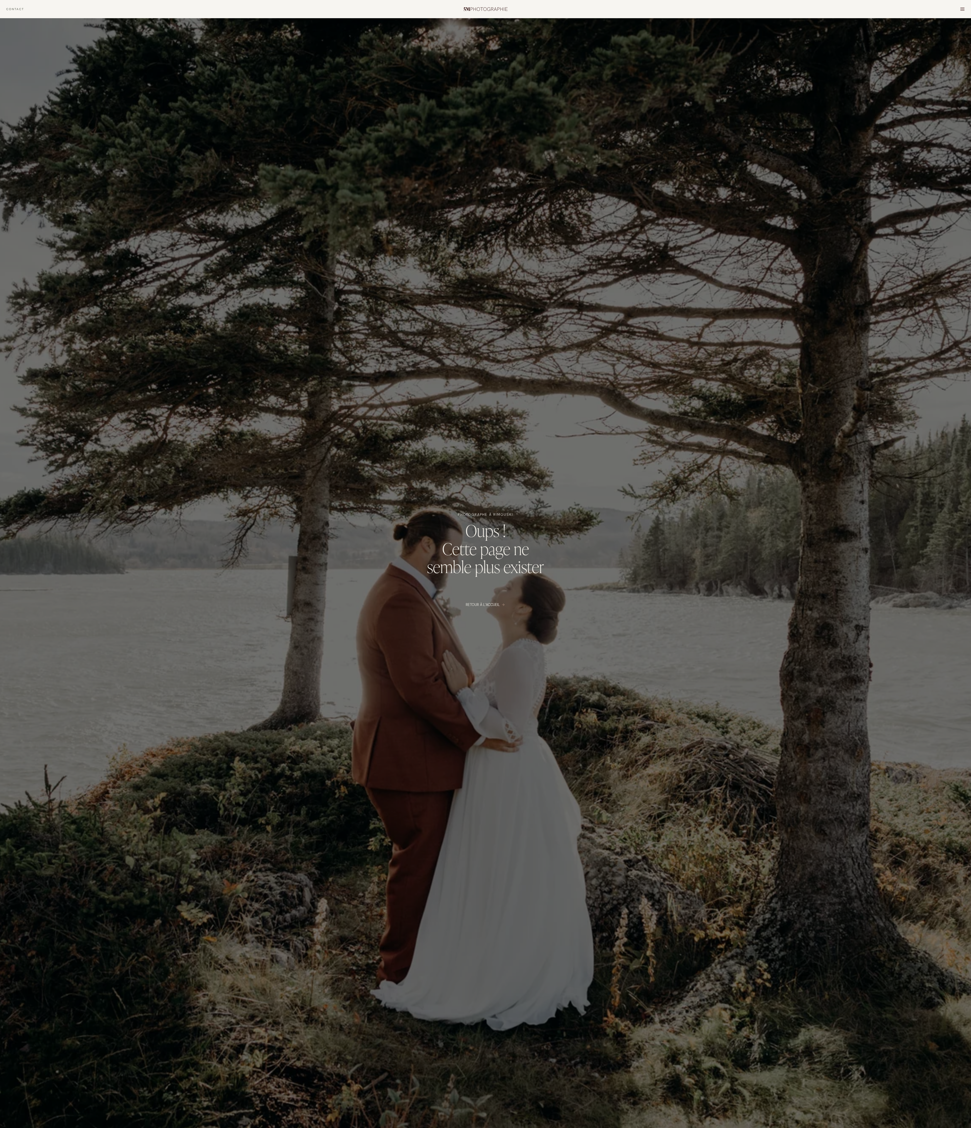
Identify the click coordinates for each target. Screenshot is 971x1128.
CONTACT (15, 9)
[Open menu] (962, 9)
